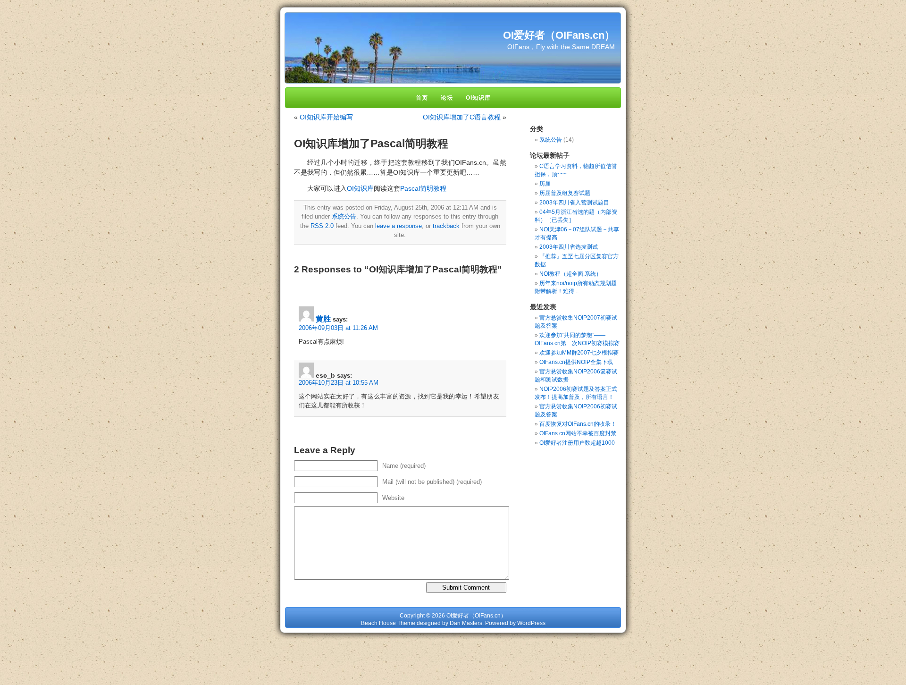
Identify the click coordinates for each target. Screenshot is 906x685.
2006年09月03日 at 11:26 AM (338, 327)
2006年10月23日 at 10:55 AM (338, 382)
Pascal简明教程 (423, 188)
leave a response (398, 225)
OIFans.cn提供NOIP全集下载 (576, 362)
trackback (446, 225)
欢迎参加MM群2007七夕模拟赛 (579, 352)
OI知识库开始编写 (326, 117)
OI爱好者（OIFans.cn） (559, 35)
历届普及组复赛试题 (564, 193)
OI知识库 (360, 188)
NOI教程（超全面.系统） (570, 274)
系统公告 (344, 216)
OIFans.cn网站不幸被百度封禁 (577, 433)
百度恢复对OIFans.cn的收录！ (577, 424)
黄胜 (323, 319)
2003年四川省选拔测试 (568, 247)
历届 (545, 183)
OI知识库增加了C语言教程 (462, 117)
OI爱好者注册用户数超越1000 (577, 443)
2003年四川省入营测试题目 (574, 202)
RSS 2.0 (322, 225)
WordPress (531, 623)
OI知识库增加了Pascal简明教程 (371, 143)
